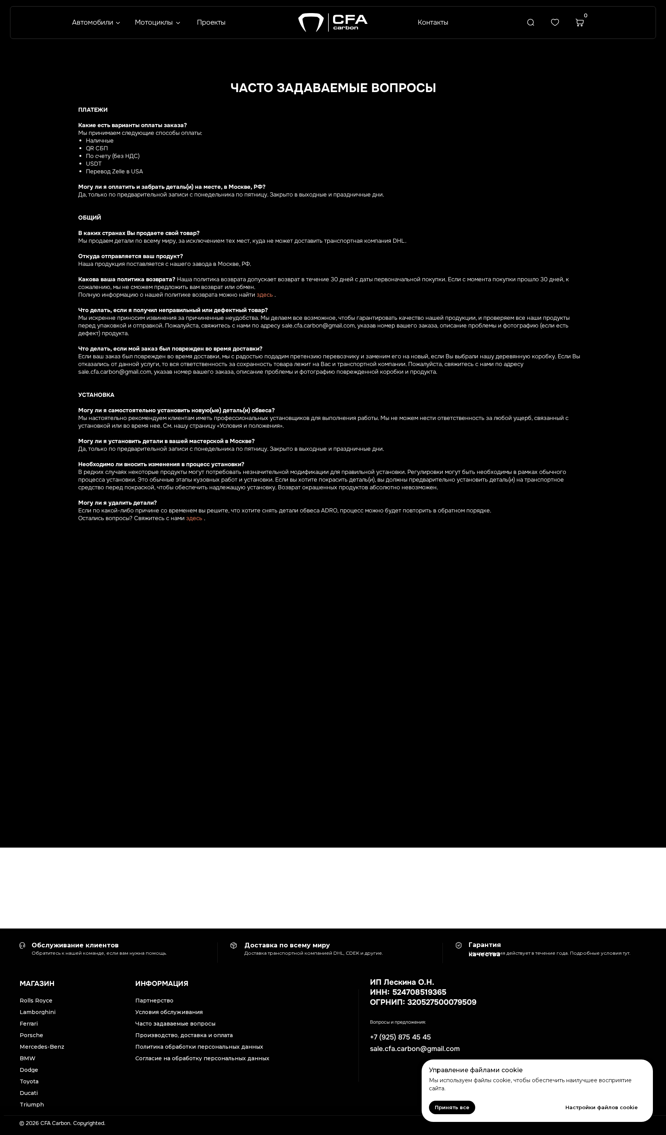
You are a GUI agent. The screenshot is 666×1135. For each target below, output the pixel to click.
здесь (265, 295)
